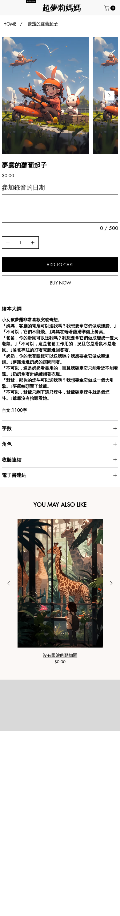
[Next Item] (109, 95)
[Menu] (6, 8)
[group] (60, 592)
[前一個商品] (8, 583)
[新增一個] (32, 242)
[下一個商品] (111, 583)
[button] (110, 8)
